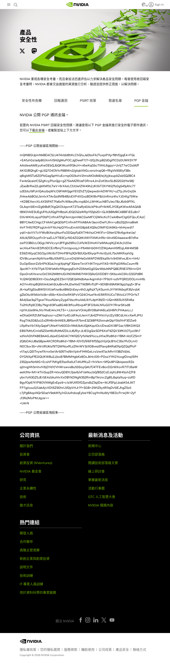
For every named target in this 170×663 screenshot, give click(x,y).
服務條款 (70, 649)
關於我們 (26, 446)
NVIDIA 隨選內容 (100, 505)
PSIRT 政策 (88, 100)
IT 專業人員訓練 (31, 584)
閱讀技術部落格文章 (103, 463)
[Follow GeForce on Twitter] (103, 620)
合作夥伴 (26, 542)
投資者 (25, 454)
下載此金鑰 (37, 130)
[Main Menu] (8, 5)
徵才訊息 (26, 505)
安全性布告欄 (32, 100)
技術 (23, 497)
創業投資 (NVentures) (36, 463)
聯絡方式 (139, 649)
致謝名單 (115, 100)
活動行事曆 (96, 488)
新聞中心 (94, 446)
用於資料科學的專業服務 (38, 592)
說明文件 (26, 567)
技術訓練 (26, 575)
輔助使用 (88, 649)
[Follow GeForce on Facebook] (80, 620)
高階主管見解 (30, 550)
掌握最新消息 (98, 480)
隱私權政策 (28, 649)
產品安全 (122, 649)
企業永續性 (28, 488)
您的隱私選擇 (50, 649)
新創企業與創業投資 (35, 558)
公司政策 (105, 649)
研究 (23, 480)
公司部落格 (96, 454)
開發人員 (26, 533)
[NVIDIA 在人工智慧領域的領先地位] (77, 4)
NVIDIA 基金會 (30, 471)
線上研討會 (96, 471)
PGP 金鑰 (141, 100)
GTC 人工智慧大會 (101, 497)
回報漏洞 (60, 100)
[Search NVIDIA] (16, 4)
